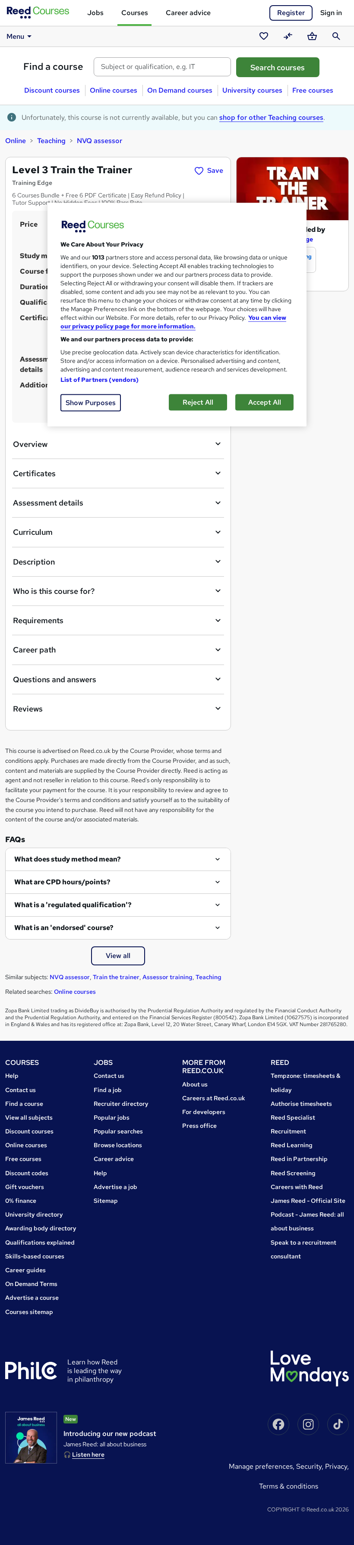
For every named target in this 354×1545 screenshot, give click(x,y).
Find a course (53, 66)
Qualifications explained (40, 1242)
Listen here (88, 1454)
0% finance (20, 1201)
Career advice (188, 12)
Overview (30, 444)
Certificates (34, 473)
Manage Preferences (261, 1466)
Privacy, (337, 1466)
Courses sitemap (29, 1312)
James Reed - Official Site (308, 1201)
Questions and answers (54, 679)
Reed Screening (293, 1173)
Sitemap (106, 1201)
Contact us (20, 1090)
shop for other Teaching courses (271, 117)
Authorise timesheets (301, 1104)
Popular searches (118, 1131)
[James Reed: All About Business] (31, 1438)
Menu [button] (15, 36)
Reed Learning (292, 1145)
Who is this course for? (54, 591)
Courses (134, 12)
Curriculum (33, 532)
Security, (310, 1466)
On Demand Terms (31, 1284)
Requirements (38, 620)
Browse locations (118, 1145)
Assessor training (167, 977)
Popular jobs (112, 1117)
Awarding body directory (40, 1228)
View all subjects (29, 1117)
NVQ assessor (99, 140)
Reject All (198, 401)
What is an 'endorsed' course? (64, 927)
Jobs (95, 12)
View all (118, 955)
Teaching (51, 140)
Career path (34, 650)
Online (15, 140)
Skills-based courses (34, 1256)
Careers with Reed (297, 1187)
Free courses (312, 90)
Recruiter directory (121, 1104)
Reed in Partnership (299, 1159)
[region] (177, 314)
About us (195, 1084)
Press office (199, 1126)
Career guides (25, 1270)
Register (291, 12)
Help (12, 1076)
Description (34, 562)
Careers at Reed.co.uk (213, 1098)
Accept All (264, 401)
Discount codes (26, 1173)
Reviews (28, 709)
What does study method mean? (67, 859)
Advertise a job (115, 1187)
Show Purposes (91, 402)
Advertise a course (32, 1298)
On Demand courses (179, 90)
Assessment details (48, 503)
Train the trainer (116, 977)
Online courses (113, 90)
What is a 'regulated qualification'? (73, 904)
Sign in (331, 12)
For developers (203, 1112)
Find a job (108, 1090)
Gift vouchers (24, 1187)
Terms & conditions (288, 1486)
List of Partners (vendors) (99, 379)
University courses (252, 90)
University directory (34, 1214)
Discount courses (52, 90)
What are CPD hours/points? (62, 881)
